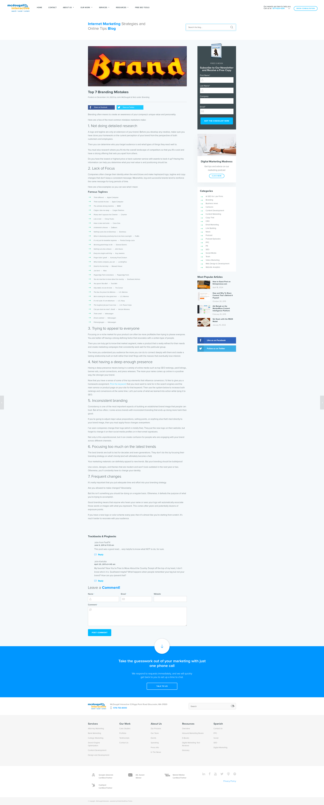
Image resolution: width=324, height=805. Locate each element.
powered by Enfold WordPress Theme (121, 801)
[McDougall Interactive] (18, 7)
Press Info (155, 747)
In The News (156, 752)
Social (216, 738)
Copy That (210, 217)
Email (124, 594)
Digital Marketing (220, 747)
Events (153, 738)
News (208, 232)
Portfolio (122, 733)
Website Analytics (213, 267)
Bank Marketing (94, 733)
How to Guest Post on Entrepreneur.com (221, 283)
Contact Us (123, 743)
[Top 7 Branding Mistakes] (137, 66)
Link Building (211, 228)
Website (157, 594)
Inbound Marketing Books (193, 733)
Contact (52, 7)
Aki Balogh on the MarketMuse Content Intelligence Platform (221, 308)
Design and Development (98, 755)
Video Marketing (213, 260)
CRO (207, 221)
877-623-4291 (279, 8)
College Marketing (95, 738)
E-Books (185, 738)
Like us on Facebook (216, 340)
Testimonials (124, 738)
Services (103, 7)
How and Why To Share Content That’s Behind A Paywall (223, 295)
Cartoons (209, 207)
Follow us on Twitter (216, 348)
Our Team (155, 733)
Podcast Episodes (213, 239)
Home (39, 7)
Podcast (209, 235)
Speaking (155, 743)
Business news (212, 203)
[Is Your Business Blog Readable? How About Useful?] (322, 403)
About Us (67, 7)
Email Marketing (212, 225)
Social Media (211, 253)
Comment (93, 604)
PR (207, 246)
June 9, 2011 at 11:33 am (104, 545)
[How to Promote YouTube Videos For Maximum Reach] (2, 403)
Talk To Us (162, 686)
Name (91, 594)
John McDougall (123, 97)
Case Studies (124, 728)
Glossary (185, 750)
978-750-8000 (120, 708)
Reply (100, 554)
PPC (207, 242)
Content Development (215, 210)
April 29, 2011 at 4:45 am (104, 564)
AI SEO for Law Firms (214, 196)
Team (208, 256)
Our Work (85, 7)
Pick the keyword (118, 384)
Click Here (217, 176)
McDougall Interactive (102, 801)
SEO (207, 249)
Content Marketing (213, 214)
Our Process (156, 728)
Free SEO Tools (142, 7)
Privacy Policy (229, 781)
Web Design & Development (217, 263)
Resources (121, 7)
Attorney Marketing (96, 728)
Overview (186, 728)
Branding (145, 97)
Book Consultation (306, 8)
